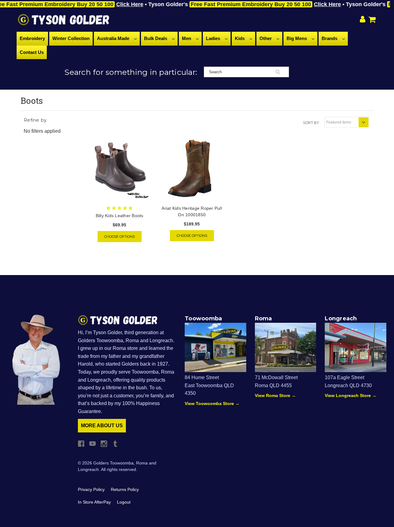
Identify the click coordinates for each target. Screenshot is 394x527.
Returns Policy (125, 489)
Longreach (341, 318)
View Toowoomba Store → (212, 403)
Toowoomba (203, 318)
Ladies (213, 38)
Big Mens (297, 38)
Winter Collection (71, 38)
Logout (124, 502)
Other (266, 38)
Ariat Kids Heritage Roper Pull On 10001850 (192, 211)
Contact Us (32, 52)
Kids (240, 38)
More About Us (102, 425)
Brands (330, 38)
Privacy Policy (91, 489)
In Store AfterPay (94, 502)
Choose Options (119, 236)
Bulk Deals (156, 38)
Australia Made (114, 38)
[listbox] (346, 122)
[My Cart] (373, 19)
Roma (263, 318)
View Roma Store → (275, 395)
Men (187, 38)
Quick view (119, 169)
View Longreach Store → (350, 395)
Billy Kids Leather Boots (119, 215)
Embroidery (32, 38)
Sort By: (311, 123)
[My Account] (362, 19)
